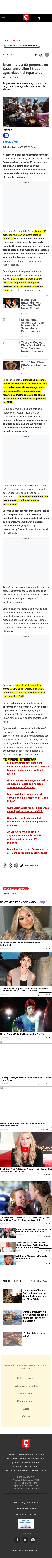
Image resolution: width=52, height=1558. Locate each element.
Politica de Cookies (26, 1514)
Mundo (7, 54)
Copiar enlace (31, 865)
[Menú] (3, 18)
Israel (6, 893)
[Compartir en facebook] (36, 55)
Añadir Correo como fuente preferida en (21, 46)
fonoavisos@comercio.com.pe (32, 1470)
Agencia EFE (10, 142)
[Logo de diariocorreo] (26, 17)
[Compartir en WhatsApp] (47, 55)
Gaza (14, 893)
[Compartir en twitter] (41, 55)
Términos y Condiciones (26, 1502)
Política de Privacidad (26, 1508)
